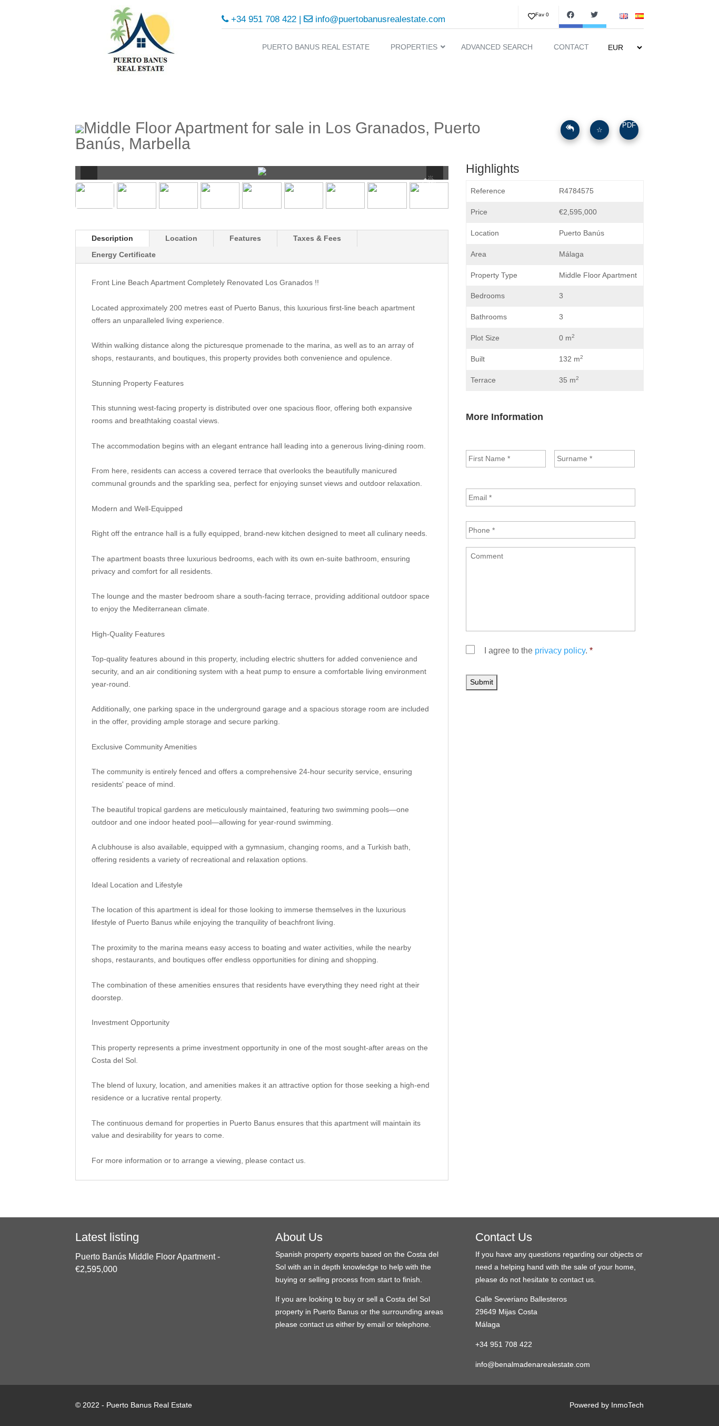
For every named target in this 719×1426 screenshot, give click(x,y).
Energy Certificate (124, 254)
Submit (481, 682)
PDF (629, 125)
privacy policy (560, 650)
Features (245, 238)
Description (112, 238)
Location (181, 238)
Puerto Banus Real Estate (149, 1405)
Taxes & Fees (317, 238)
